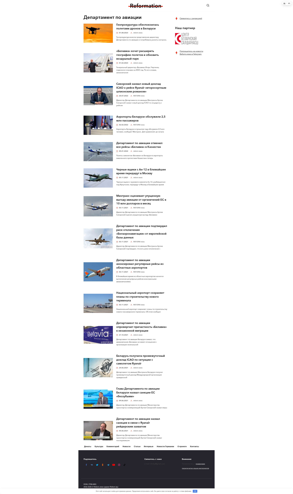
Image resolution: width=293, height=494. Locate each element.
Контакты (194, 446)
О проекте (182, 446)
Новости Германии (165, 446)
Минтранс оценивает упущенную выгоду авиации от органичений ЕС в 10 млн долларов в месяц (141, 199)
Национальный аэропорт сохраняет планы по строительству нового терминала (140, 296)
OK (195, 491)
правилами (200, 464)
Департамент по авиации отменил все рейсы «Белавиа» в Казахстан (139, 144)
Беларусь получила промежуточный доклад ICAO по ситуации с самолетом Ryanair (140, 359)
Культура (99, 446)
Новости (126, 446)
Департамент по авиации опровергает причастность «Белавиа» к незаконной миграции (141, 327)
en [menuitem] (289, 3)
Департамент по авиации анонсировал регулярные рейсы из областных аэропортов (140, 263)
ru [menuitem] (284, 3)
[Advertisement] (192, 94)
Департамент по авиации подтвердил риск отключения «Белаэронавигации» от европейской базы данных (141, 232)
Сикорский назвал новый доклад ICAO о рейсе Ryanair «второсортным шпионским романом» (141, 87)
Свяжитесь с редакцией (191, 18)
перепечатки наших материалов (195, 468)
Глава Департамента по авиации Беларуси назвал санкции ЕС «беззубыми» (138, 392)
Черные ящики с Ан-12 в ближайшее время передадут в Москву (141, 171)
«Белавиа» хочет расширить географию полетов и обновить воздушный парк (137, 55)
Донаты (87, 446)
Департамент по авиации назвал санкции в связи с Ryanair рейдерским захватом (138, 422)
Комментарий (113, 446)
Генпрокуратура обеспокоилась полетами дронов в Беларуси (137, 26)
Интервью (148, 446)
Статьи (137, 446)
